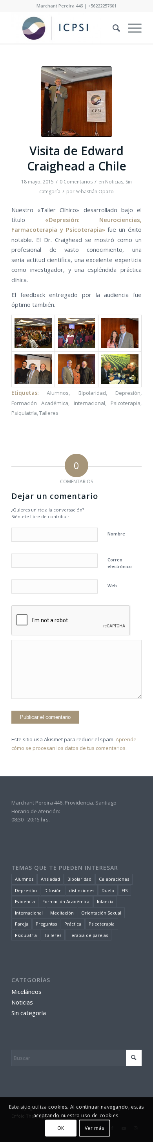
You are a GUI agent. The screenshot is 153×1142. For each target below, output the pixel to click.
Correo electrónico (119, 563)
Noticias (114, 181)
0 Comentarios (76, 181)
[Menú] (131, 28)
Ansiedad (50, 879)
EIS (125, 890)
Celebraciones (114, 879)
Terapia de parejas (88, 935)
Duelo (108, 890)
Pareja (21, 924)
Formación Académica (39, 403)
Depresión (127, 392)
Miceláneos (26, 991)
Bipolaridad (92, 392)
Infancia (105, 901)
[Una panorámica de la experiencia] (33, 333)
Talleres (48, 412)
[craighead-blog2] (76, 101)
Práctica (72, 924)
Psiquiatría (24, 412)
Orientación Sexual (101, 913)
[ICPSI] (63, 28)
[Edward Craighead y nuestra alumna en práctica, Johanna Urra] (119, 333)
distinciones (81, 890)
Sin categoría (28, 1013)
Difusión (53, 890)
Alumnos (58, 392)
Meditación (62, 913)
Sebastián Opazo (95, 191)
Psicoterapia (125, 403)
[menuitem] (112, 28)
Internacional (89, 403)
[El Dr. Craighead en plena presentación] (76, 333)
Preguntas (46, 924)
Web (112, 585)
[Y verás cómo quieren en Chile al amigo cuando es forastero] (119, 369)
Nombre (116, 534)
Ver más (94, 1128)
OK (60, 1128)
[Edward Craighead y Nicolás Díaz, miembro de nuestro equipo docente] (33, 369)
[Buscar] (112, 28)
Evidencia (25, 901)
